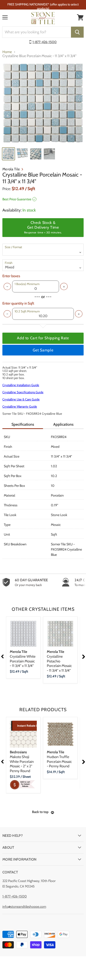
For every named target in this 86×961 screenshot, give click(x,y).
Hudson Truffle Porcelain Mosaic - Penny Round (59, 759)
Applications (63, 424)
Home (7, 52)
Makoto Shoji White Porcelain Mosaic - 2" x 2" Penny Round (22, 761)
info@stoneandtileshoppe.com (24, 906)
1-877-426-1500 (44, 42)
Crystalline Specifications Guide (22, 392)
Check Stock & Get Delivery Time (43, 227)
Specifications (22, 424)
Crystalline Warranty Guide (19, 406)
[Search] (77, 32)
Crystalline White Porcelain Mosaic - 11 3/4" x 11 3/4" (23, 659)
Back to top (40, 812)
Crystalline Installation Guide (20, 385)
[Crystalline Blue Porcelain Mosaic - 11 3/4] (43, 103)
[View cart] (80, 17)
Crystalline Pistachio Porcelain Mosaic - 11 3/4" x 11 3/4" (59, 661)
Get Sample (43, 350)
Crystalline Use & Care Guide (21, 399)
